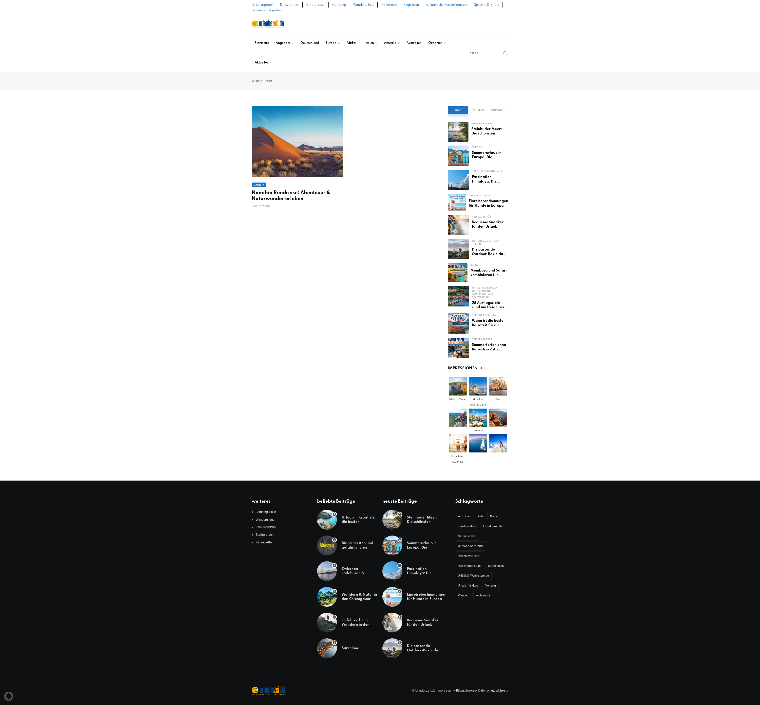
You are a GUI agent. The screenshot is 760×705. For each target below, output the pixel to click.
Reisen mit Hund (468, 556)
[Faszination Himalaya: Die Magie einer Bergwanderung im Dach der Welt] (458, 180)
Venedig (490, 585)
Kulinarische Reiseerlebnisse (446, 5)
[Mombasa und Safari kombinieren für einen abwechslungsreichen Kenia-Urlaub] (457, 272)
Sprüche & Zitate (487, 5)
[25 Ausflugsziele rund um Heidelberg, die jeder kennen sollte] (458, 298)
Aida (481, 516)
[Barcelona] (327, 648)
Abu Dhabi (464, 516)
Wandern (463, 595)
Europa (331, 43)
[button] (8, 696)
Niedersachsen (482, 123)
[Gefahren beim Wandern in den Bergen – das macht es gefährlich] (327, 622)
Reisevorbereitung (469, 566)
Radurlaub (389, 5)
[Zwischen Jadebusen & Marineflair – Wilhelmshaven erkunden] (327, 571)
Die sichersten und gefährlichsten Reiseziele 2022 (357, 547)
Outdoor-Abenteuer (470, 546)
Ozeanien (435, 43)
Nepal (476, 171)
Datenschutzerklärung (493, 690)
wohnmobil (483, 595)
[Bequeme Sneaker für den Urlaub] (458, 225)
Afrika (351, 43)
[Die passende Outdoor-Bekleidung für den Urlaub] (458, 249)
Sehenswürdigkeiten (267, 10)
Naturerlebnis (466, 536)
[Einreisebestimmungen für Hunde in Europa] (457, 202)
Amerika (390, 43)
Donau (494, 516)
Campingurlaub (266, 512)
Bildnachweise (466, 690)
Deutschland (310, 43)
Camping (339, 5)
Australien (414, 43)
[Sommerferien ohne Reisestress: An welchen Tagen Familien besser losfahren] (458, 348)
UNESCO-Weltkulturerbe (473, 575)
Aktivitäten (480, 288)
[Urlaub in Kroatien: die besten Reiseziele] (327, 520)
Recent (458, 109)
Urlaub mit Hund (480, 195)
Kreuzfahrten (289, 5)
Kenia (474, 265)
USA (493, 315)
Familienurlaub (482, 294)
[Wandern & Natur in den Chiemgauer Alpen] (327, 597)
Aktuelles (261, 62)
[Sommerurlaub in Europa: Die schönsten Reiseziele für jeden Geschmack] (458, 156)
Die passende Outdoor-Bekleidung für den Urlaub (490, 254)
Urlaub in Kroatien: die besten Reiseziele (358, 522)
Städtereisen (315, 5)
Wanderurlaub (363, 5)
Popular (478, 109)
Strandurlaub (496, 566)
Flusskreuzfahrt (493, 526)
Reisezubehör (481, 216)
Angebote (283, 43)
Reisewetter (480, 315)
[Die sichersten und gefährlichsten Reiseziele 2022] (327, 545)
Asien (370, 43)
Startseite (262, 43)
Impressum (445, 690)
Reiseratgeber (262, 5)
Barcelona (350, 648)
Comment (498, 109)
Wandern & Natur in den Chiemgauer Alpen (359, 599)
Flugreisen (411, 5)
